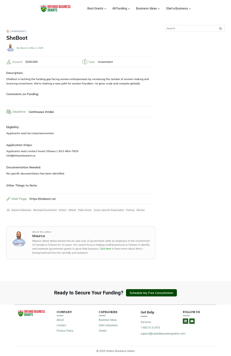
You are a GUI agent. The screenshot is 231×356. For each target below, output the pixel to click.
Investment (18, 31)
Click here (105, 248)
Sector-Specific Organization (109, 210)
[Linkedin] (185, 321)
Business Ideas (108, 319)
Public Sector (85, 210)
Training (130, 210)
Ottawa (72, 210)
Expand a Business (21, 210)
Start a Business (108, 325)
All (8, 210)
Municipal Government (45, 210)
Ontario (62, 210)
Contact (61, 325)
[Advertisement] (195, 59)
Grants (103, 330)
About (60, 319)
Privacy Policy (65, 330)
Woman (140, 210)
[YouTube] (192, 321)
